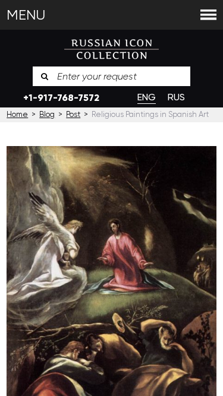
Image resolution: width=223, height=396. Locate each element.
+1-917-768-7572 (61, 97)
